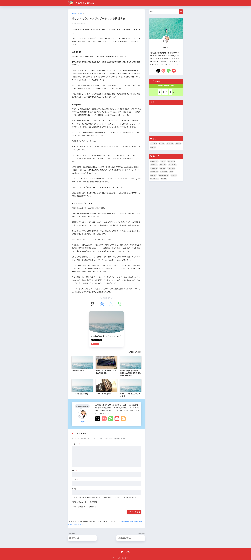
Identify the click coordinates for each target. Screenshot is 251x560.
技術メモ (154, 172)
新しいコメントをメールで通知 (85, 502)
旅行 (153, 147)
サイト (74, 489)
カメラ (163, 165)
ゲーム (172, 165)
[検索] (181, 11)
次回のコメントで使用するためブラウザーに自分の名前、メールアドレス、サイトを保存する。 (105, 498)
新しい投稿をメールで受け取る (85, 507)
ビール (170, 144)
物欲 (153, 175)
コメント (76, 444)
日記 (139, 352)
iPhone (171, 161)
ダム (161, 144)
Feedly (110, 422)
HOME (126, 552)
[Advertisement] (166, 118)
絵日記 (173, 175)
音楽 (163, 179)
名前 (74, 471)
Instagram (104, 422)
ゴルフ (153, 144)
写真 (178, 144)
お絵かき (153, 165)
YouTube (117, 422)
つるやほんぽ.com (84, 3)
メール (75, 480)
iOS (163, 161)
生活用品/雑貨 (163, 175)
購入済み (154, 179)
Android (154, 161)
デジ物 (171, 168)
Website (123, 422)
